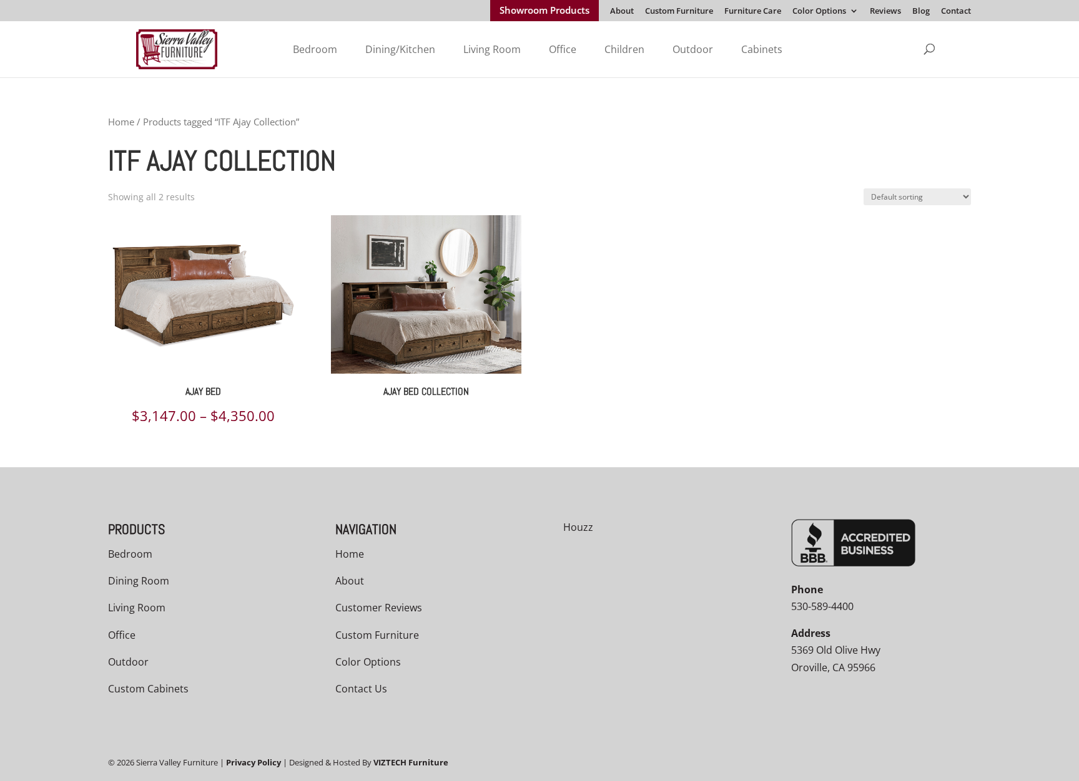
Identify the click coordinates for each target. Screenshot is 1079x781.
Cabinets (761, 49)
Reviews (885, 11)
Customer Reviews (378, 607)
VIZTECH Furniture (410, 762)
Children (624, 49)
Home (121, 121)
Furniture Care (752, 11)
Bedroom (315, 49)
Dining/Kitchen (400, 49)
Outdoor (693, 49)
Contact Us (361, 689)
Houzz (578, 527)
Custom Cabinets (148, 689)
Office (562, 49)
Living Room (492, 49)
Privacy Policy (253, 762)
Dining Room (138, 581)
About (622, 11)
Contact (956, 11)
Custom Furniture (679, 11)
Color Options (819, 11)
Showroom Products (544, 11)
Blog (921, 11)
